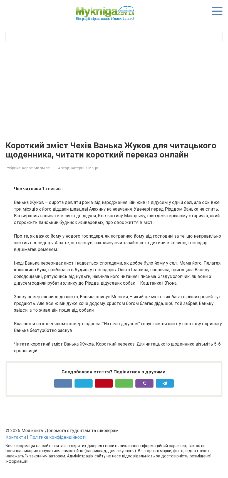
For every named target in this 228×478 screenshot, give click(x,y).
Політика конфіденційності (57, 437)
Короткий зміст (36, 168)
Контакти (16, 437)
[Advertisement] (114, 99)
